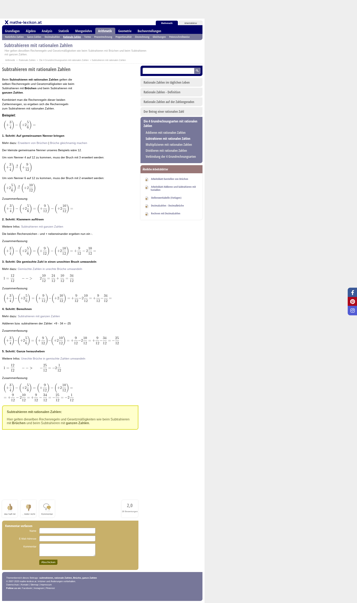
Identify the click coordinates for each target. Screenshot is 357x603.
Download (146, 179)
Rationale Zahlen (72, 37)
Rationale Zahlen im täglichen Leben (167, 82)
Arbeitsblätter (190, 23)
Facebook (27, 588)
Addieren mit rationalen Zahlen (166, 132)
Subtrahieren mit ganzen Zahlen (42, 226)
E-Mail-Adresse (27, 538)
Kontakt (25, 584)
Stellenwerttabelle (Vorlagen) (166, 197)
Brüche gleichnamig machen (68, 143)
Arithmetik (105, 31)
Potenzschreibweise (179, 37)
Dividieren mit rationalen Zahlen (166, 150)
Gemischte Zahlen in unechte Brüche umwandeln (50, 269)
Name (33, 530)
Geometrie (124, 31)
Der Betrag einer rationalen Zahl (164, 111)
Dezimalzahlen (52, 37)
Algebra (31, 31)
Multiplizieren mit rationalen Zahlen (169, 144)
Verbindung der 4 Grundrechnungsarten (171, 156)
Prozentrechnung (103, 37)
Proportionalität (123, 37)
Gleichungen (159, 37)
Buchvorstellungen (149, 31)
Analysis (47, 31)
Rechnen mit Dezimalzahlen (165, 213)
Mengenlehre (83, 31)
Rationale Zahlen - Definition (162, 92)
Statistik (63, 31)
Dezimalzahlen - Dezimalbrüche (167, 205)
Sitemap (34, 584)
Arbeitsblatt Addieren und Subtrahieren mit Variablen (173, 188)
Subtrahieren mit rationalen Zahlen (168, 138)
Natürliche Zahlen (14, 37)
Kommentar (29, 546)
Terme (87, 37)
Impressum (46, 584)
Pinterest (50, 588)
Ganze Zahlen (34, 37)
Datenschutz (12, 584)
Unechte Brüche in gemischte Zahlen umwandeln (53, 358)
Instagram (39, 588)
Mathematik (167, 23)
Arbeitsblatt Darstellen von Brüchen (169, 179)
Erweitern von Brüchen (33, 143)
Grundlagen (12, 31)
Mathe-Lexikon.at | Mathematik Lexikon (24, 22)
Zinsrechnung (142, 37)
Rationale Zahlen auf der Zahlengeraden (169, 102)
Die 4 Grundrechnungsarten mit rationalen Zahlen (64, 60)
